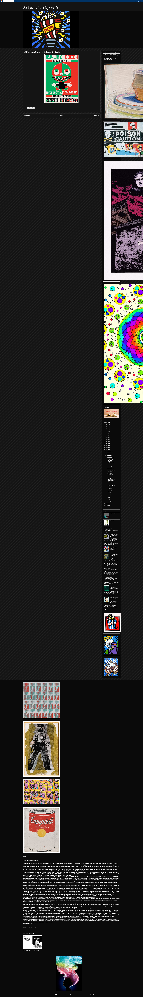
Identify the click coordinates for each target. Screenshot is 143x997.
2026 (107, 424)
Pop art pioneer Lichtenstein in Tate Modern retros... (111, 479)
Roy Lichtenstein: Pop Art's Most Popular (114, 536)
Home (61, 116)
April (108, 499)
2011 (107, 503)
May (108, 497)
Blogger (92, 994)
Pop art (108, 483)
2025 (107, 426)
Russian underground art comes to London (114, 587)
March (108, 501)
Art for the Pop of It (40, 7)
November (109, 453)
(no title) (112, 520)
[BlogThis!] (29, 108)
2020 (107, 437)
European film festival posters (111, 465)
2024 (107, 428)
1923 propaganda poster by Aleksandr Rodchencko (111, 460)
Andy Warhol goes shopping (111, 471)
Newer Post (27, 116)
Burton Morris (113, 513)
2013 (107, 447)
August (109, 490)
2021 (107, 435)
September (109, 457)
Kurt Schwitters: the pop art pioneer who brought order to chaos (114, 557)
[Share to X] (31, 108)
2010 (107, 505)
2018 (107, 441)
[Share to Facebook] (32, 108)
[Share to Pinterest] (34, 108)
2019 (107, 439)
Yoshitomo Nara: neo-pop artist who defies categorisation (114, 599)
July (108, 492)
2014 (107, 445)
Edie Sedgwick (110, 468)
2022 (107, 433)
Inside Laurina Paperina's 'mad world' (110, 475)
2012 (107, 449)
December (109, 451)
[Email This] (28, 108)
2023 (107, 431)
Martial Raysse (108, 577)
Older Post (96, 116)
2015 (107, 443)
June (108, 494)
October (109, 455)
